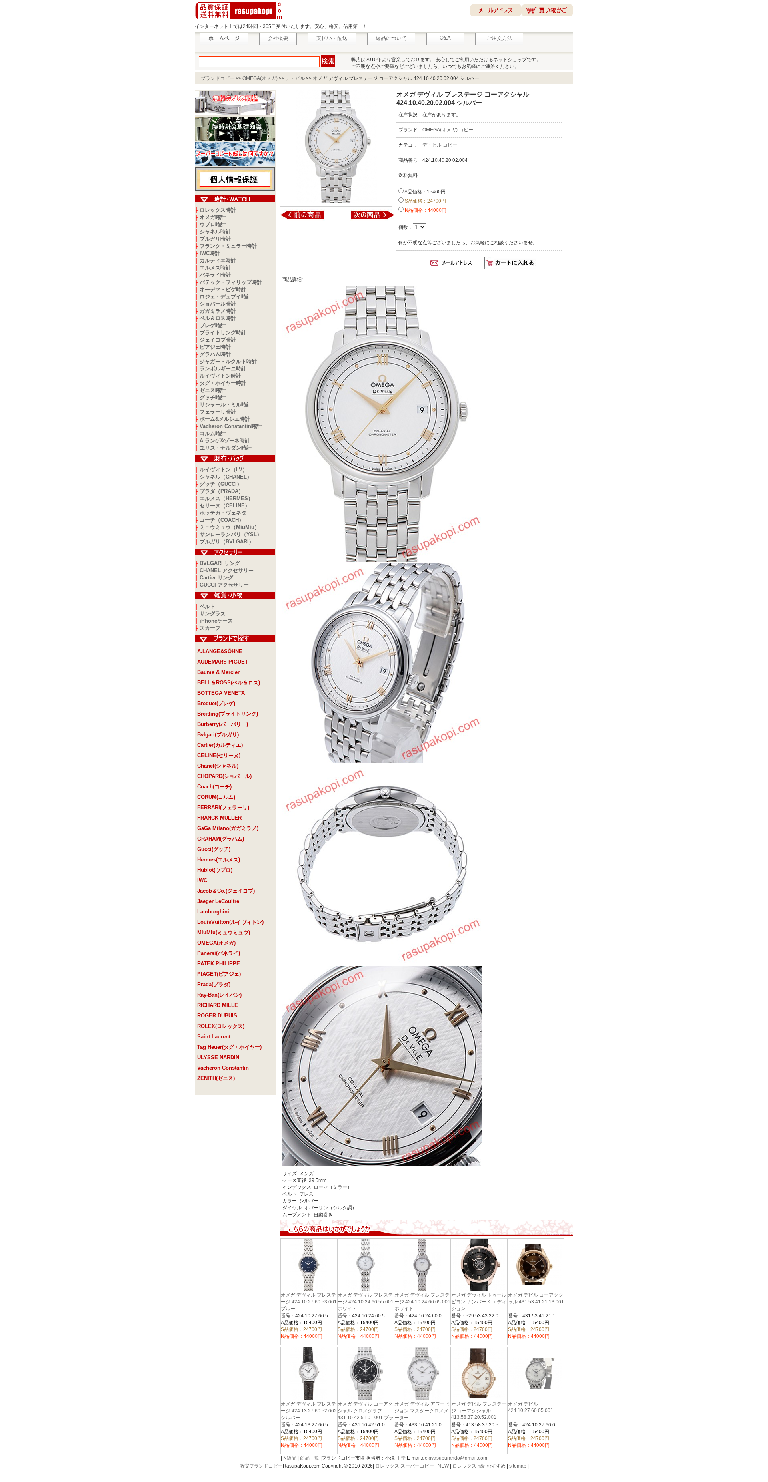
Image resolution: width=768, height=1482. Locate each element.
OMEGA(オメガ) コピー (447, 130)
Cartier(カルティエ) (220, 745)
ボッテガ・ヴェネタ (223, 513)
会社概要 (278, 38)
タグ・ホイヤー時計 (223, 383)
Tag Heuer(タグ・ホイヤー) (229, 1047)
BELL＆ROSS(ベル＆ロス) (228, 683)
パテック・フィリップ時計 (231, 282)
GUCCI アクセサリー (224, 585)
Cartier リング (216, 578)
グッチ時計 (213, 397)
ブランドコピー (217, 78)
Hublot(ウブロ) (214, 870)
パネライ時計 (215, 275)
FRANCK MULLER (219, 818)
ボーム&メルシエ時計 (225, 419)
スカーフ (210, 628)
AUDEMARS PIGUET (222, 662)
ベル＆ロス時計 (218, 318)
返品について (391, 38)
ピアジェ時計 (215, 347)
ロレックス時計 (218, 210)
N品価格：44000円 (425, 210)
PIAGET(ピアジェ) (219, 974)
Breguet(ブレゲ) (216, 703)
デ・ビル (295, 78)
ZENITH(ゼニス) (216, 1078)
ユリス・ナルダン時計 (226, 448)
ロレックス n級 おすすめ (479, 1466)
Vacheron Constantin (223, 1068)
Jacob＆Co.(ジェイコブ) (226, 891)
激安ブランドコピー (261, 1466)
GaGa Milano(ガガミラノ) (227, 828)
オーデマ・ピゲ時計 (223, 289)
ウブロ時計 (213, 224)
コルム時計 (213, 433)
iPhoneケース (216, 621)
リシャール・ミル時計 (226, 405)
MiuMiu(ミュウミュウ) (223, 932)
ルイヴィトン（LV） (224, 470)
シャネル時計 (215, 232)
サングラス (213, 614)
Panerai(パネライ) (218, 953)
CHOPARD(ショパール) (224, 776)
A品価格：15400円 (425, 192)
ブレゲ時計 (213, 325)
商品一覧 (309, 1458)
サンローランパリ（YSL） (231, 534)
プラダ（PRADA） (222, 491)
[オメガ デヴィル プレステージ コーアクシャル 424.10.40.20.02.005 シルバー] (367, 219)
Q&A (445, 38)
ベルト (207, 606)
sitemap (517, 1466)
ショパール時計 (218, 304)
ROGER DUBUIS (217, 1016)
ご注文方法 (499, 38)
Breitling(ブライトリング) (227, 714)
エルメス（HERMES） (226, 498)
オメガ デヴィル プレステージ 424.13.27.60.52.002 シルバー (309, 1410)
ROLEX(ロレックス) (220, 1026)
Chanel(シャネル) (217, 766)
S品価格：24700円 (425, 201)
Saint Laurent (213, 1037)
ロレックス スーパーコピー (404, 1466)
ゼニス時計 (213, 390)
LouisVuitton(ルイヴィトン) (230, 922)
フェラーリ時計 (218, 412)
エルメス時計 (215, 268)
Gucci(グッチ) (213, 849)
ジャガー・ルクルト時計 (228, 361)
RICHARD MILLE (217, 1005)
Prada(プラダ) (213, 984)
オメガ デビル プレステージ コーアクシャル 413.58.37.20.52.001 (478, 1410)
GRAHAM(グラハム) (220, 839)
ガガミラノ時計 (218, 311)
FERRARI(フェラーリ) (223, 807)
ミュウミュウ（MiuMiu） (230, 527)
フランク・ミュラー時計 (228, 246)
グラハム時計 (215, 354)
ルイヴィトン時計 (220, 376)
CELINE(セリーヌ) (218, 755)
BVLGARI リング (220, 563)
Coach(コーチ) (214, 787)
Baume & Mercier (218, 672)
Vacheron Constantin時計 (231, 426)
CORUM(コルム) (216, 797)
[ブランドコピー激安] (240, 20)
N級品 (289, 1458)
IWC (202, 880)
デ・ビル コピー (439, 145)
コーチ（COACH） (222, 520)
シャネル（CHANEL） (226, 477)
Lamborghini (213, 912)
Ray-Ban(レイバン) (219, 995)
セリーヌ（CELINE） (225, 506)
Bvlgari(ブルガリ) (218, 735)
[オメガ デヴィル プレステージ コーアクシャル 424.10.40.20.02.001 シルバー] (307, 219)
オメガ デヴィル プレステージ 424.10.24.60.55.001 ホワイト (366, 1301)
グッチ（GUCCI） (221, 484)
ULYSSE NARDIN (218, 1057)
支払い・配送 (332, 38)
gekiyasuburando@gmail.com (454, 1458)
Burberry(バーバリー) (222, 724)
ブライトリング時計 (223, 333)
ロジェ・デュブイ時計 (226, 297)
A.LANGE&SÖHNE (219, 651)
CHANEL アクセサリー (227, 570)
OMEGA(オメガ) (260, 78)
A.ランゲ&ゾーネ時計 (225, 441)
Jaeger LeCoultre (218, 901)
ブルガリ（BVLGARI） (227, 542)
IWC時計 (210, 253)
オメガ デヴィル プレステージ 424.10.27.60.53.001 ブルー (309, 1301)
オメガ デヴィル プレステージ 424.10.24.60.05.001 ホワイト (422, 1301)
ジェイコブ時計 (218, 340)
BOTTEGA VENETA (221, 693)
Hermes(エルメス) (218, 860)
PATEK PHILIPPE (218, 964)
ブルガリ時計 (215, 239)
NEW (443, 1466)
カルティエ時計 (218, 260)
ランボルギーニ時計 (223, 369)
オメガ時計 (213, 217)
